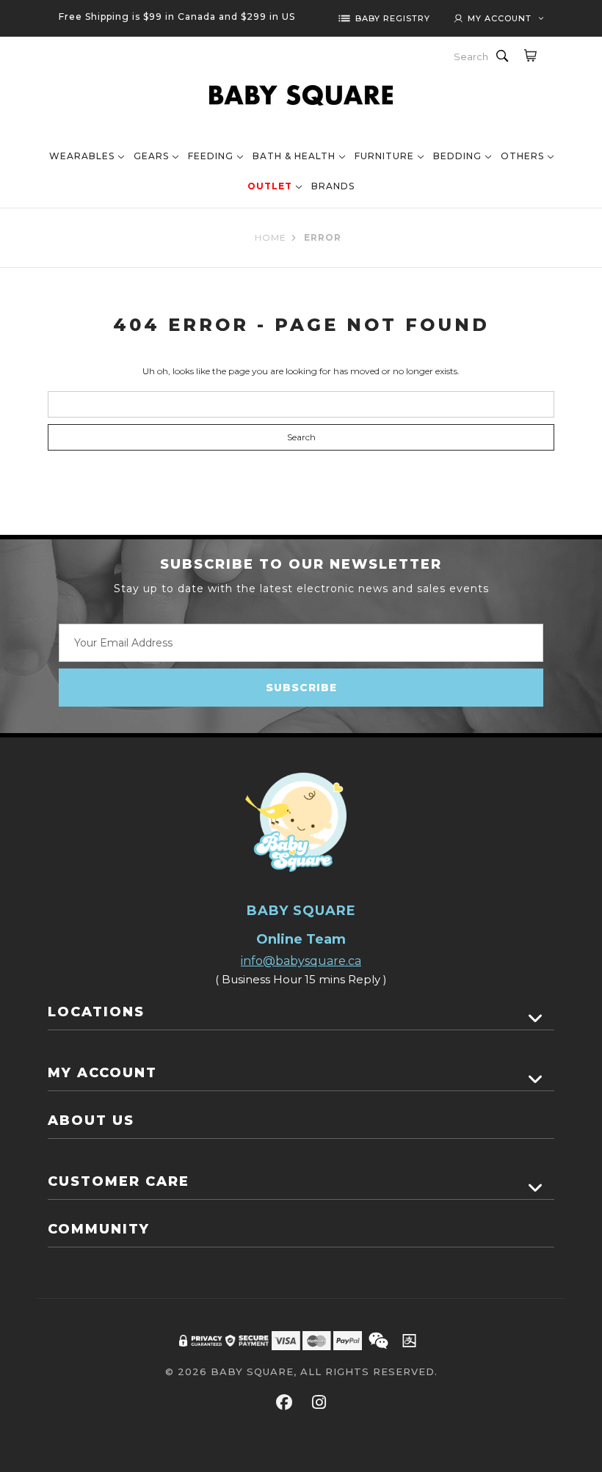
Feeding (210, 155)
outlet (269, 186)
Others (522, 155)
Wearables (82, 155)
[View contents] (535, 1018)
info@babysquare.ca (301, 961)
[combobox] (472, 56)
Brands (333, 186)
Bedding (457, 155)
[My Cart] (529, 55)
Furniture (384, 155)
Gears (151, 155)
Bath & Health (294, 155)
